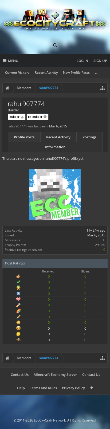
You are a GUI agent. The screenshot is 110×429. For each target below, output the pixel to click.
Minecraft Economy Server (55, 374)
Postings (89, 137)
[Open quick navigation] (102, 88)
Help (21, 387)
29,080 (100, 245)
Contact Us (20, 374)
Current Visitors (17, 72)
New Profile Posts (76, 72)
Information (55, 147)
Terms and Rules (43, 387)
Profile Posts (24, 137)
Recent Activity (46, 72)
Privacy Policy (73, 387)
